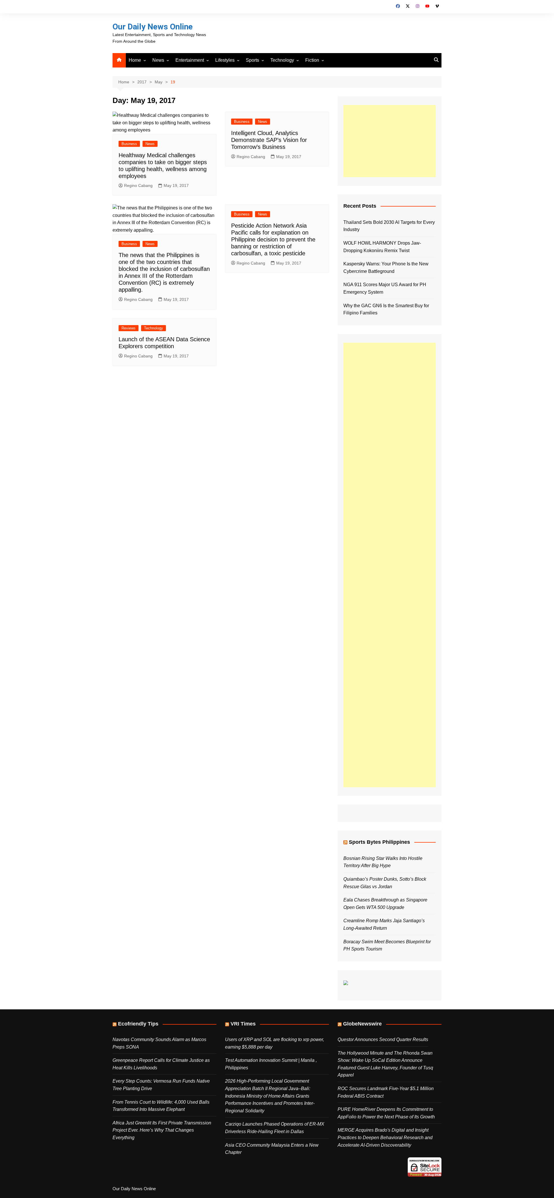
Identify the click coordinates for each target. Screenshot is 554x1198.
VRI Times (243, 1024)
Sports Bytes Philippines (379, 842)
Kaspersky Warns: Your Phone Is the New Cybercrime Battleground (385, 267)
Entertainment (189, 60)
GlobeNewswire (362, 1024)
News (158, 60)
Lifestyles (225, 60)
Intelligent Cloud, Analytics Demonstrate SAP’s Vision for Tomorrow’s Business (269, 140)
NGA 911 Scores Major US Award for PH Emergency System (384, 288)
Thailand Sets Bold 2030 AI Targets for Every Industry (389, 226)
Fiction (312, 60)
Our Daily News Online (153, 26)
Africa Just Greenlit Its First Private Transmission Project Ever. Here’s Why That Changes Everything (162, 1130)
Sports (252, 60)
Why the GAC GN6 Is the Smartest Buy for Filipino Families (386, 309)
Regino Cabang (138, 185)
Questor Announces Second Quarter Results (383, 1039)
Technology (282, 60)
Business (129, 144)
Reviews (128, 328)
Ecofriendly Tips (138, 1024)
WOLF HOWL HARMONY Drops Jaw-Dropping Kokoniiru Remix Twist (382, 247)
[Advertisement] (389, 141)
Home (135, 60)
